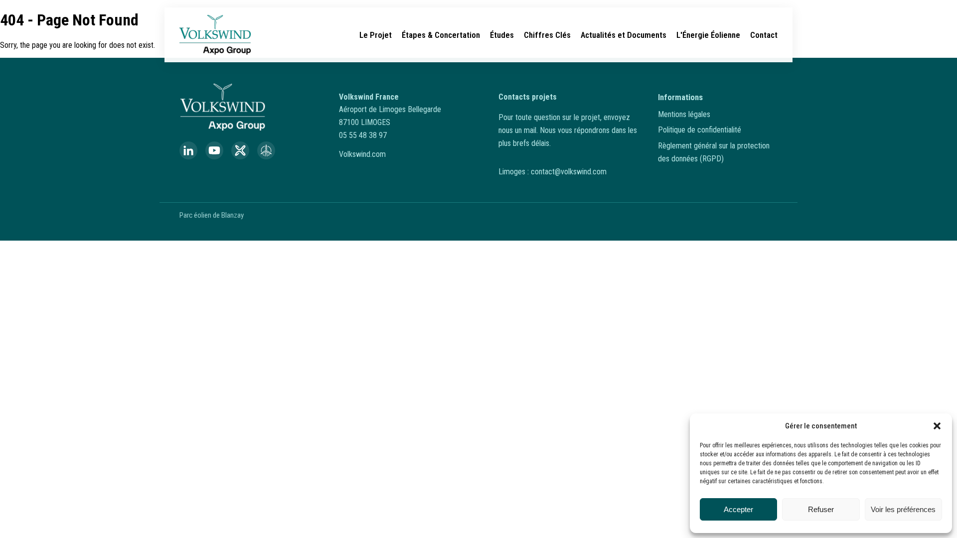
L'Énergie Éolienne (708, 35)
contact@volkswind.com (569, 171)
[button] (937, 426)
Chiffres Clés (547, 35)
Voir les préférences (903, 509)
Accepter (738, 509)
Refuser (821, 509)
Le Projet (375, 35)
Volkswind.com (362, 154)
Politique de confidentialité (699, 129)
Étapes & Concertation (441, 35)
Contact (764, 35)
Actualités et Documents (623, 35)
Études (502, 35)
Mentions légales (684, 114)
